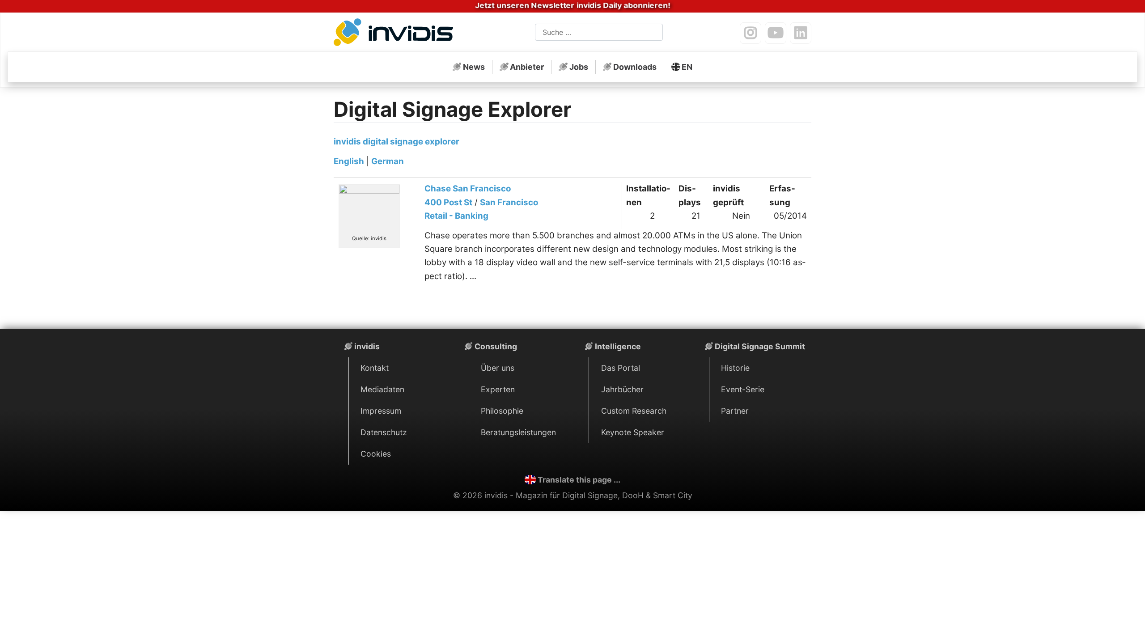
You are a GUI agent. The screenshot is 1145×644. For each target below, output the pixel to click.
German (387, 161)
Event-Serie (742, 389)
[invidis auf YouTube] (775, 33)
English (349, 161)
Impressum (380, 410)
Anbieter (527, 67)
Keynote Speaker (632, 432)
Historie (735, 368)
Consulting (496, 346)
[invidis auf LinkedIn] (800, 33)
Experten (498, 389)
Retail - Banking (456, 216)
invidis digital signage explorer (396, 141)
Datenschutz (383, 432)
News (474, 67)
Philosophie (502, 410)
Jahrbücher (622, 389)
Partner (735, 410)
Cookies (375, 453)
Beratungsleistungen (518, 432)
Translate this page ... (579, 479)
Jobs (578, 67)
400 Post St (448, 202)
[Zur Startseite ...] (396, 34)
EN (687, 67)
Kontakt (374, 368)
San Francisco (509, 202)
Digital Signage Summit (760, 346)
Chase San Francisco (467, 188)
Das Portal (620, 368)
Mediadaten (382, 389)
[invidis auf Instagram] (750, 33)
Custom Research (633, 410)
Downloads (635, 67)
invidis (367, 346)
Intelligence (618, 346)
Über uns (497, 368)
